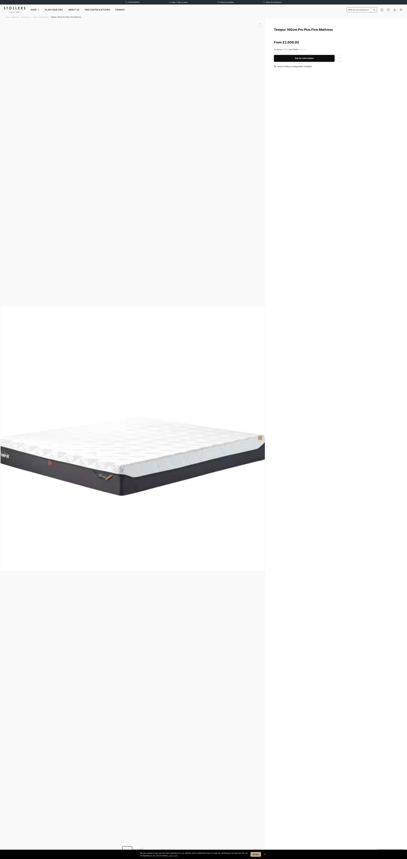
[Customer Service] (382, 10)
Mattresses (26, 17)
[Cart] (401, 10)
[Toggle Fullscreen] (260, 24)
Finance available (227, 2)
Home (7, 17)
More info (302, 49)
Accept (256, 854)
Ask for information (304, 58)
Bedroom (15, 17)
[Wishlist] (388, 10)
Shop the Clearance (274, 2)
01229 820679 (133, 2)
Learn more (173, 856)
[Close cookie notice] (265, 854)
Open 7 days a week (179, 2)
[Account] (394, 10)
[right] (260, 438)
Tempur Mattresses (40, 17)
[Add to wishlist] (340, 58)
